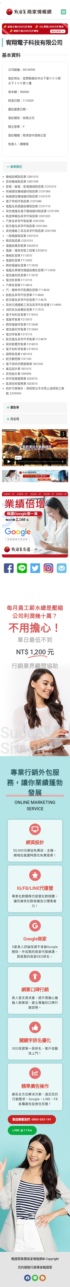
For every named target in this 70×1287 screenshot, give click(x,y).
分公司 (14, 419)
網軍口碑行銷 (35, 989)
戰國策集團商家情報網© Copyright (35, 1259)
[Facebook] (27, 1278)
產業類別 (16, 166)
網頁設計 (35, 842)
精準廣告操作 (35, 1086)
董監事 (14, 407)
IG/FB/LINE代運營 (35, 888)
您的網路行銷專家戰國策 (35, 1267)
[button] (63, 11)
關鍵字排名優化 (35, 1040)
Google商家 (34, 939)
